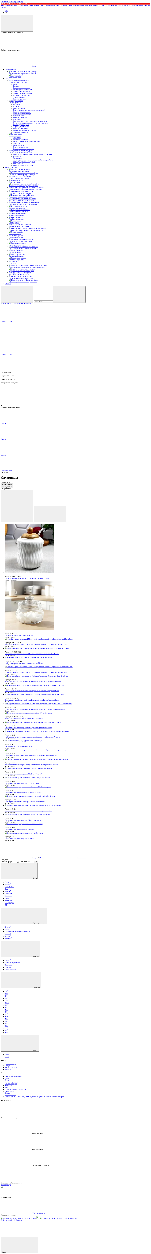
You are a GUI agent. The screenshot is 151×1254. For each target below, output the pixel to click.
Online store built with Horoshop (11, 1220)
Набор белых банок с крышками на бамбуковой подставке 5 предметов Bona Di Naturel (35, 709)
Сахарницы (17, 138)
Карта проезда (6, 1185)
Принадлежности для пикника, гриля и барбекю (30, 121)
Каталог (3, 5)
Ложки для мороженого (21, 88)
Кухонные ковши (19, 108)
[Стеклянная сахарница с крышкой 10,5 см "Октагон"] (77, 768)
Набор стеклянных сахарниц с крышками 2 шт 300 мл (24, 663)
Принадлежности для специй (23, 149)
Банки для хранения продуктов (24, 162)
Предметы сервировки (21, 139)
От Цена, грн (5, 862)
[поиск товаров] (17, 294)
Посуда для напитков (20, 147)
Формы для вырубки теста (22, 93)
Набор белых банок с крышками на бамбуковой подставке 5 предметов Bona (32, 691)
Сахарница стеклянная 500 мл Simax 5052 (19, 635)
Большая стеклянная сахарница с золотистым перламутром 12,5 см (28, 811)
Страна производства (39, 923)
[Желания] (75, 41)
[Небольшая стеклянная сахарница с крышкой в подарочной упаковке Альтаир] (77, 731)
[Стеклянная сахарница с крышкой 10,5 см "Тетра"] (77, 778)
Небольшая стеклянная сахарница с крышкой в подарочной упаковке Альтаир (32, 737)
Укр (6, 11)
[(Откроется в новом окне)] (37, 1218)
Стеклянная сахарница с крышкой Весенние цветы (23, 820)
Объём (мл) (36, 987)
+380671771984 (6, 321)
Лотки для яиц (18, 163)
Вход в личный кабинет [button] (13, 1076)
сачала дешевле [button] (7, 487)
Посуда (7, 78)
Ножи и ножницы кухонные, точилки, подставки (30, 123)
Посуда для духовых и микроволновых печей (29, 110)
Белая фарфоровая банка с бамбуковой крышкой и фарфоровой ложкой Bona (32, 700)
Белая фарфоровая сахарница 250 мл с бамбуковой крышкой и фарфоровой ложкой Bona (36, 644)
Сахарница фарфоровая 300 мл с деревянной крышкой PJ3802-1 (27, 578)
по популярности (7, 484)
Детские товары (10, 69)
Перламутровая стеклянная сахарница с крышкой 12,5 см (25, 801)
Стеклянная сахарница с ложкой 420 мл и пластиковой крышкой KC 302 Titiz (32, 654)
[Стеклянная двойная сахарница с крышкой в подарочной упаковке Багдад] (77, 750)
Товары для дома (11, 167)
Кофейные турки (19, 115)
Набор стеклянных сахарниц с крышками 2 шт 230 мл (24, 718)
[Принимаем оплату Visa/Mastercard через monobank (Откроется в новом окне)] (58, 1218)
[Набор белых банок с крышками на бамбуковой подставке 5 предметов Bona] (77, 685)
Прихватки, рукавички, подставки (25, 130)
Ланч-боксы (17, 158)
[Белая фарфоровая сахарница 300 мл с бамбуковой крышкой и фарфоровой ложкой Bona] (77, 667)
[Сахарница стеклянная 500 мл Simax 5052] (77, 606)
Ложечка (35, 1050)
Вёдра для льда (18, 145)
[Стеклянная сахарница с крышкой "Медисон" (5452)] (77, 787)
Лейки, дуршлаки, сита (21, 125)
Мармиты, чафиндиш (20, 132)
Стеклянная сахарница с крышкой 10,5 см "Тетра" (22, 783)
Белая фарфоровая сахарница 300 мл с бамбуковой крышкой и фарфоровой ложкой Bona (36, 672)
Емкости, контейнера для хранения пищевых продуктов (32, 154)
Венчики (16, 86)
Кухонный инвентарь (20, 128)
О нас (8, 5)
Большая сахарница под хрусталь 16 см (18, 746)
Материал (35, 956)
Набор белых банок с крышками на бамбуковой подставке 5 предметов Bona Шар (33, 681)
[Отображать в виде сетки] (17, 514)
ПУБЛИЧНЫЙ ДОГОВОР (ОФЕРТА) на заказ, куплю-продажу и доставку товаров (34, 1097)
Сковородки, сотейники (21, 112)
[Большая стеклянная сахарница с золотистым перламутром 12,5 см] (77, 805)
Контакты (38, 5)
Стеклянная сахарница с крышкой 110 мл (19, 838)
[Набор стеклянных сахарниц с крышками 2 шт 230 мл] (77, 713)
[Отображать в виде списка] (50, 514)
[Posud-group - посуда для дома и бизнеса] (11, 1195)
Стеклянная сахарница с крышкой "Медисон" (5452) (23, 792)
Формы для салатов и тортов (23, 91)
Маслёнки (16, 143)
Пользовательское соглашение (56, 5)
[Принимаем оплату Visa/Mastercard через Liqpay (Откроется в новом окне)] (18, 1218)
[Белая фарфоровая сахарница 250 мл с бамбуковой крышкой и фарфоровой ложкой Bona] (77, 639)
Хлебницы (17, 156)
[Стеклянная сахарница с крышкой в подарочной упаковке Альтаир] (77, 722)
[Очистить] (69, 294)
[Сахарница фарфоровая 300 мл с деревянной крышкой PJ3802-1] (77, 549)
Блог (44, 5)
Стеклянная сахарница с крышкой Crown (19, 829)
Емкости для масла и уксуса (23, 165)
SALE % (8, 284)
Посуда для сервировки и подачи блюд (26, 141)
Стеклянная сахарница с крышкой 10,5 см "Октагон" (23, 774)
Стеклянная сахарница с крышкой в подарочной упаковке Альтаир (28, 728)
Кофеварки (17, 119)
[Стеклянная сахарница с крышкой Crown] (77, 824)
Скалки (15, 84)
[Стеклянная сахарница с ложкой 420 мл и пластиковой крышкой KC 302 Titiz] (77, 648)
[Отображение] (17, 498)
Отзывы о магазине (73, 5)
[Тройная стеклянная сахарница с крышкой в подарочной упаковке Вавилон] (77, 759)
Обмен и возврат (29, 5)
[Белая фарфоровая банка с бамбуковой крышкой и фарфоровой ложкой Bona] (77, 694)
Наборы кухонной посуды (22, 114)
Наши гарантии (91, 5)
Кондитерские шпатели (21, 95)
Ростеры (16, 106)
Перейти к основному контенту (12, 2)
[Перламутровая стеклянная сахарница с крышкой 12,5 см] (77, 796)
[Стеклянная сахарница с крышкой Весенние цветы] (77, 815)
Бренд (34, 878)
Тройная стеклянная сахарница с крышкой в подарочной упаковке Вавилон (31, 765)
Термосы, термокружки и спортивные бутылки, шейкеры (33, 160)
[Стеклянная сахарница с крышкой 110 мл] (77, 833)
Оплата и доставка (17, 5)
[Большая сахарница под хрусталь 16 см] (77, 741)
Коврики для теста (19, 99)
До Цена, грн (22, 862)
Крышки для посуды (20, 117)
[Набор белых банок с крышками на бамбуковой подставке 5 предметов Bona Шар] (77, 676)
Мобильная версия (38, 1213)
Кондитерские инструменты (23, 90)
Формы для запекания (21, 127)
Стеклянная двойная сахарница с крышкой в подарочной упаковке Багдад (31, 755)
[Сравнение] (17, 23)
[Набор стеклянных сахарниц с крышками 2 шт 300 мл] (77, 657)
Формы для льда (19, 97)
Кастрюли (16, 104)
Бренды (83, 5)
